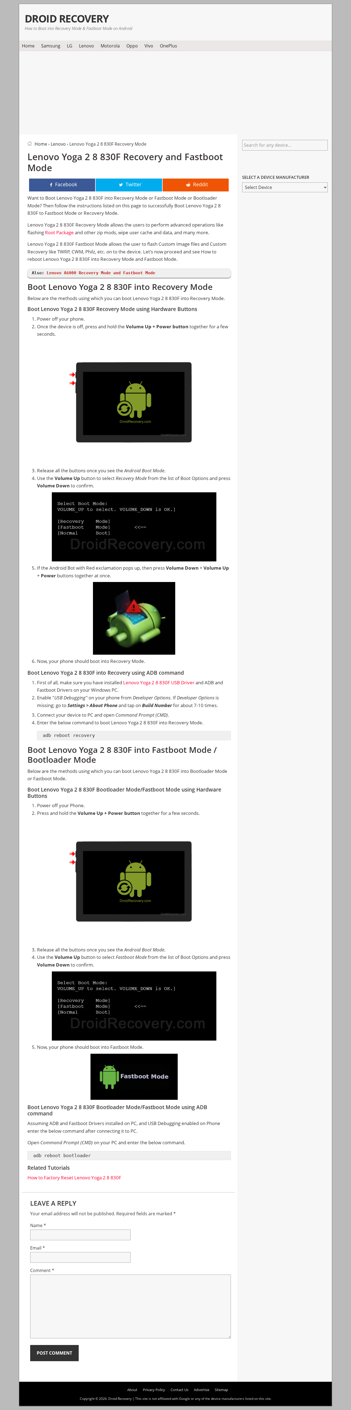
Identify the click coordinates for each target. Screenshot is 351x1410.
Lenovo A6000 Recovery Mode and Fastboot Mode (101, 272)
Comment (42, 1270)
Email (37, 1248)
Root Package (59, 232)
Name (38, 1225)
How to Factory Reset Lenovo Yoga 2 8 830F (74, 1177)
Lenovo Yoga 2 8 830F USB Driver (158, 682)
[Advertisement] (175, 91)
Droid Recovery (67, 19)
